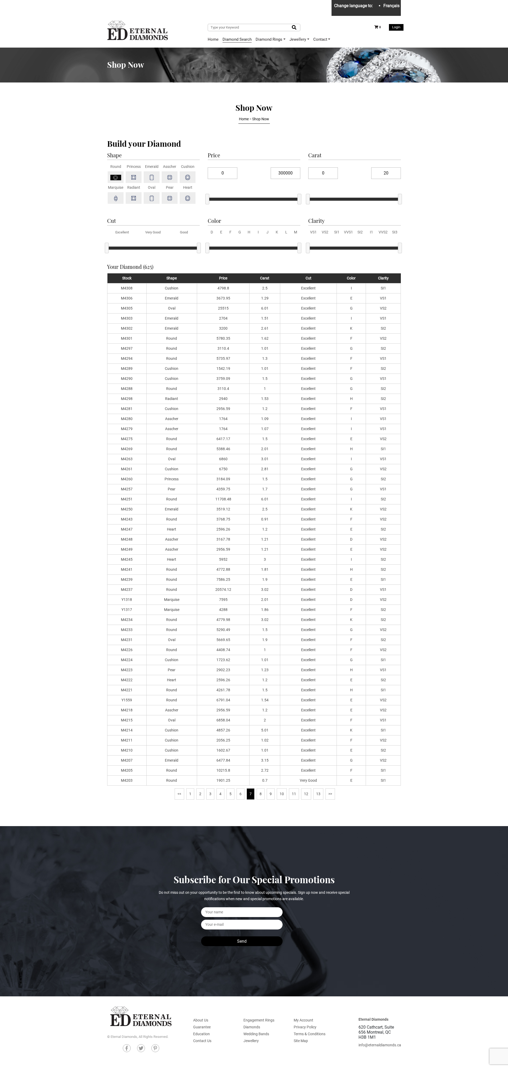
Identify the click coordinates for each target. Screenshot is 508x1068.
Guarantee (202, 1027)
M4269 (127, 449)
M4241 (127, 569)
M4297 (127, 348)
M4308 (127, 288)
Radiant (171, 399)
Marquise (171, 599)
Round (171, 338)
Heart (171, 529)
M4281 (127, 409)
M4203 (127, 780)
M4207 (127, 760)
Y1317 (126, 609)
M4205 (127, 770)
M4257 (127, 489)
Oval (171, 308)
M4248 (127, 539)
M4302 (127, 328)
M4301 (127, 338)
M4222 (127, 680)
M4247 (127, 529)
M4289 (127, 368)
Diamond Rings (269, 39)
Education (201, 1034)
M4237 (127, 589)
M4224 (127, 660)
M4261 (127, 469)
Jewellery (297, 39)
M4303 (127, 318)
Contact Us (202, 1041)
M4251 (127, 499)
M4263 (127, 459)
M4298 (127, 399)
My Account (303, 1020)
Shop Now (260, 119)
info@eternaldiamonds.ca (380, 1045)
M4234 (127, 620)
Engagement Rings (258, 1020)
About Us (200, 1020)
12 (306, 794)
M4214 (127, 730)
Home (213, 39)
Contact (320, 39)
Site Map (301, 1041)
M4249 (127, 549)
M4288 (127, 388)
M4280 (127, 419)
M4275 (127, 439)
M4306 (127, 298)
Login (396, 27)
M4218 (127, 710)
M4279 (127, 429)
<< (179, 794)
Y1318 (126, 599)
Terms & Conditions (309, 1034)
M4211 (127, 740)
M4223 (127, 670)
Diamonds (251, 1027)
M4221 (127, 690)
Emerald (171, 298)
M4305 (127, 308)
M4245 (127, 559)
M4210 (127, 750)
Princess (172, 479)
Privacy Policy (305, 1027)
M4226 (127, 650)
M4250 (127, 509)
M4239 (127, 579)
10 (282, 794)
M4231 (127, 640)
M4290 (127, 378)
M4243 (127, 519)
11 (294, 794)
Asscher (171, 419)
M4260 (127, 479)
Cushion (171, 288)
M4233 (127, 630)
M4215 (127, 720)
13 (318, 794)
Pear (171, 489)
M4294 (127, 358)
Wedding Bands (256, 1034)
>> (330, 794)
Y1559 (126, 700)
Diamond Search (237, 39)
